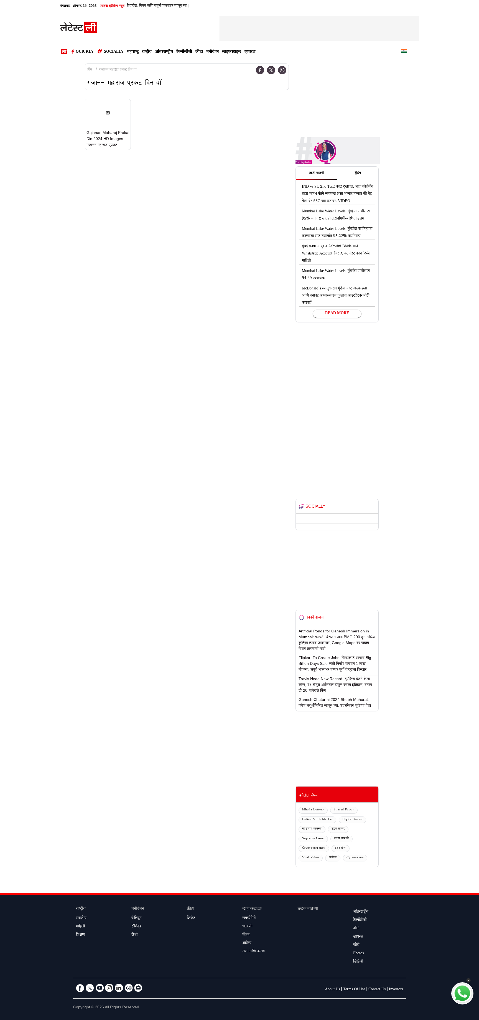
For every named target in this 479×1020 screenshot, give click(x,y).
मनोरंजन (212, 52)
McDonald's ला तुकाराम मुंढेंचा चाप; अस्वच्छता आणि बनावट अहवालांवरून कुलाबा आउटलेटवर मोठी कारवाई (335, 296)
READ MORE (337, 314)
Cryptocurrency (313, 848)
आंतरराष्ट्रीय (164, 52)
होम (89, 70)
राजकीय (81, 918)
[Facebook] (260, 70)
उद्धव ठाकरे (338, 829)
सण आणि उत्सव (253, 952)
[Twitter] (271, 70)
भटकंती (247, 927)
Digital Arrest (352, 819)
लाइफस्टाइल (231, 52)
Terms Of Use (354, 990)
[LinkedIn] (119, 988)
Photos (358, 954)
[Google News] (128, 988)
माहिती (80, 927)
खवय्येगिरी (249, 918)
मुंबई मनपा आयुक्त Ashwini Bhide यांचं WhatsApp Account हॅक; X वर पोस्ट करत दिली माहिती (336, 254)
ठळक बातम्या (308, 909)
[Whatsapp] (282, 70)
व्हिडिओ (358, 962)
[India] (404, 52)
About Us (332, 990)
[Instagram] (109, 988)
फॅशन (245, 935)
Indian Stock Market (317, 819)
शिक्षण (80, 935)
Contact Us (377, 990)
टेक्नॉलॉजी (184, 52)
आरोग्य (333, 858)
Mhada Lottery (313, 810)
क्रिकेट (191, 918)
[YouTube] (99, 988)
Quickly (85, 52)
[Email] (138, 988)
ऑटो (356, 929)
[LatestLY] (78, 29)
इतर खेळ (340, 848)
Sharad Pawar (344, 810)
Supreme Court (313, 838)
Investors (396, 990)
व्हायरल (250, 52)
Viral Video (310, 858)
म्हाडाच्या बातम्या (312, 829)
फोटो (356, 945)
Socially (114, 52)
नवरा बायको (341, 838)
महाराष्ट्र (133, 52)
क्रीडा (199, 52)
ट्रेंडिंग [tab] (358, 173)
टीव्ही (134, 935)
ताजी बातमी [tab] (316, 173)
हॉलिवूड (136, 927)
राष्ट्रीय (147, 52)
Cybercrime (355, 858)
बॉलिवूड (136, 918)
